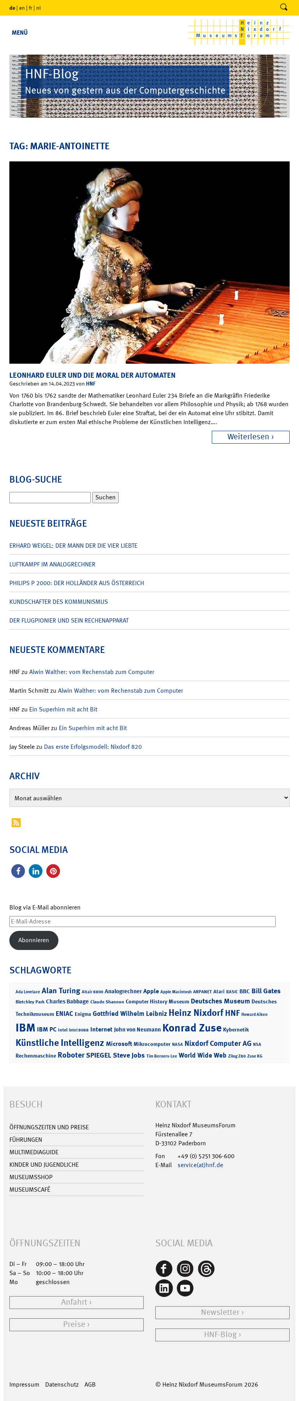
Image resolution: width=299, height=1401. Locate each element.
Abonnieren (33, 940)
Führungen (25, 1140)
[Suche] (284, 8)
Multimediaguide (33, 1152)
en (22, 7)
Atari (219, 991)
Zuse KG (254, 1056)
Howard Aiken (254, 1014)
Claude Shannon (107, 1002)
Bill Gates (266, 991)
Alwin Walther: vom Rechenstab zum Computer (91, 672)
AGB (90, 1384)
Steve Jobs (129, 1055)
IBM (25, 1027)
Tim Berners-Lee (161, 1056)
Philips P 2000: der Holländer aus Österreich (76, 583)
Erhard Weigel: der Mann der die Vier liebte (73, 545)
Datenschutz (62, 1384)
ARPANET (202, 992)
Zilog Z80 (237, 1056)
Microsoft (119, 1044)
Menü (20, 32)
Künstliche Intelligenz (60, 1043)
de (12, 7)
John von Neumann (137, 1029)
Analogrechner (123, 991)
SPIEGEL (98, 1055)
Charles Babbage (67, 1001)
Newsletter (220, 1312)
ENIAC (64, 1013)
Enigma (83, 1014)
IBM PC (46, 1029)
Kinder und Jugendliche (44, 1164)
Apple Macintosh (176, 992)
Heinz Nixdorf (196, 1013)
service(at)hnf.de (200, 1165)
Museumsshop (31, 1177)
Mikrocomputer (152, 1043)
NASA (177, 1044)
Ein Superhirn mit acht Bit (63, 709)
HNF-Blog (220, 1334)
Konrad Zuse (192, 1028)
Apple (151, 991)
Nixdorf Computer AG (218, 1043)
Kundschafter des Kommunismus (58, 602)
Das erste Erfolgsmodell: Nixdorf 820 (93, 747)
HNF (90, 383)
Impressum (24, 1384)
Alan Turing (61, 990)
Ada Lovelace (28, 992)
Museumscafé (29, 1189)
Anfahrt (74, 1302)
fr (30, 7)
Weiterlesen (248, 437)
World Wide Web (203, 1055)
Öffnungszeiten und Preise (49, 1127)
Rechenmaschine (36, 1055)
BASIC (232, 992)
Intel (62, 1030)
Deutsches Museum (220, 1001)
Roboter (71, 1055)
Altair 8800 (92, 992)
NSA (257, 1044)
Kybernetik (236, 1029)
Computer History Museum (157, 1001)
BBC (244, 991)
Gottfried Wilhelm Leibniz (130, 1013)
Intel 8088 (79, 1030)
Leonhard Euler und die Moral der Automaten (92, 375)
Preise (74, 1324)
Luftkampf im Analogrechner (52, 564)
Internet (101, 1029)
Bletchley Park (30, 1002)
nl (38, 7)
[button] (18, 871)
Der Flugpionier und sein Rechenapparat (68, 620)
